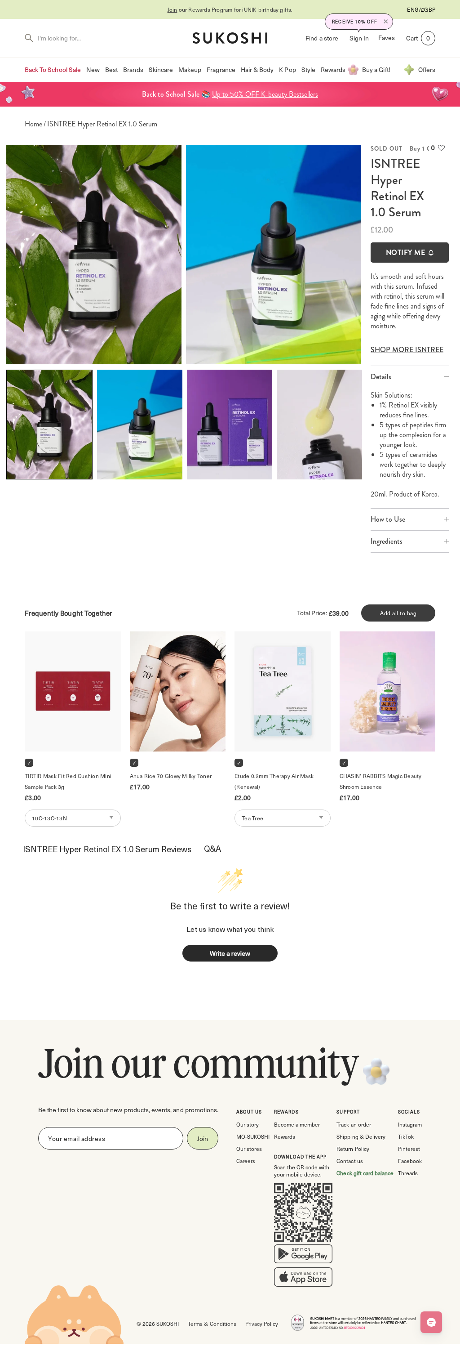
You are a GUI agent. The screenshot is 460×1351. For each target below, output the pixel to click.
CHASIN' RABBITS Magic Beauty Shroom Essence (381, 781)
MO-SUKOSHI (253, 1136)
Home (33, 124)
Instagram (410, 1124)
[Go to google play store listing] (303, 1255)
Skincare (161, 69)
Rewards (333, 69)
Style (308, 69)
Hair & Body (257, 69)
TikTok (406, 1136)
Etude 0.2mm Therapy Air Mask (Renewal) (274, 781)
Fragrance (221, 69)
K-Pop (287, 69)
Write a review (230, 953)
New (93, 69)
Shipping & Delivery (360, 1136)
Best (111, 69)
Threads (408, 1173)
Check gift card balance (365, 1173)
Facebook (410, 1161)
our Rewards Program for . (230, 9)
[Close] (385, 21)
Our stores (249, 1149)
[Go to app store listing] (303, 1279)
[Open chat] (431, 1322)
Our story (247, 1124)
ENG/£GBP (421, 9)
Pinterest (409, 1149)
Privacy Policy (261, 1324)
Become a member (297, 1124)
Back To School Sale (53, 69)
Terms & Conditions (212, 1324)
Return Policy (352, 1149)
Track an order (353, 1124)
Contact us (349, 1161)
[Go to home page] (230, 38)
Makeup (189, 69)
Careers (245, 1161)
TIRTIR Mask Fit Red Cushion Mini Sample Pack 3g (69, 781)
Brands (133, 69)
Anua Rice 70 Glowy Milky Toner (171, 776)
